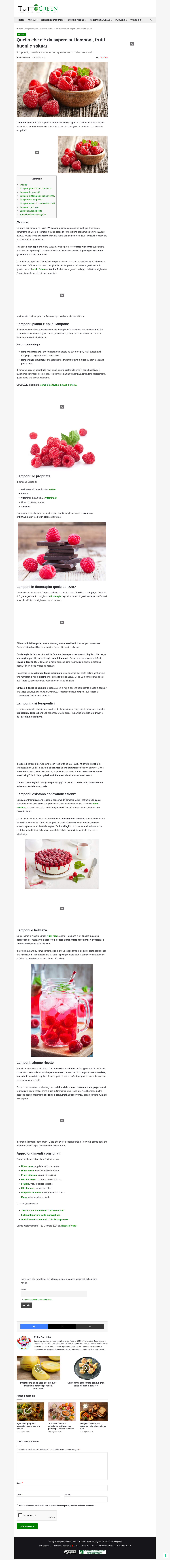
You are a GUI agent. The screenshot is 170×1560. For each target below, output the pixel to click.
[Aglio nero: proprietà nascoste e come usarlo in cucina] (30, 1411)
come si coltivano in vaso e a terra (58, 385)
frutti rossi (52, 936)
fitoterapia (55, 596)
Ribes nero (27, 1166)
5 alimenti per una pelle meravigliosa (40, 1215)
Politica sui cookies (68, 1542)
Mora (24, 1197)
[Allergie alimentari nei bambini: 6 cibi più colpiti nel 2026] (94, 1411)
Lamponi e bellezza (29, 207)
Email (23, 1289)
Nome (20, 1483)
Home (20, 29)
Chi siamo (81, 1542)
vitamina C (51, 498)
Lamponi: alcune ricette (31, 211)
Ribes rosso (27, 1170)
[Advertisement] (36, 152)
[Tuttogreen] (38, 8)
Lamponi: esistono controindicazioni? (37, 203)
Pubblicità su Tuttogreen (112, 1542)
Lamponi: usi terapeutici (31, 199)
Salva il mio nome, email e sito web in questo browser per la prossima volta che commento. (57, 1506)
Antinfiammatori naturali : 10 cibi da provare (44, 1219)
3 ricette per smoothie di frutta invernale (42, 1210)
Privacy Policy (54, 1542)
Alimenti (43, 29)
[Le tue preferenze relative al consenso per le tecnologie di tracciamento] (165, 1555)
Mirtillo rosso (28, 1179)
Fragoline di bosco (31, 1192)
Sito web (67, 1494)
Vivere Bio (135, 20)
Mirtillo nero (27, 1188)
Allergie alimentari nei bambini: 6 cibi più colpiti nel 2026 (93, 1426)
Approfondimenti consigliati (33, 214)
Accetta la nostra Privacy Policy (38, 1300)
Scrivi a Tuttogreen (94, 1542)
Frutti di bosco (29, 1175)
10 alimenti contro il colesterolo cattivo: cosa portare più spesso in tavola (61, 1426)
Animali (32, 20)
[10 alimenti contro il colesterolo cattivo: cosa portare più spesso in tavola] (62, 1411)
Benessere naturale (52, 20)
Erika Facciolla (24, 58)
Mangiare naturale (100, 20)
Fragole (25, 1184)
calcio (52, 489)
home (21, 20)
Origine (23, 185)
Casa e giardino (76, 20)
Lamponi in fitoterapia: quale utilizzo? (37, 196)
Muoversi (120, 20)
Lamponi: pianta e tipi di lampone (35, 188)
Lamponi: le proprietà (30, 192)
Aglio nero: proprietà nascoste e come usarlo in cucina (29, 1426)
